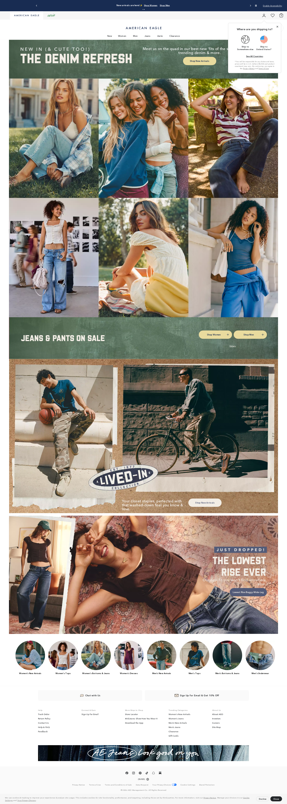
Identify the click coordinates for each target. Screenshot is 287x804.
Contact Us (43, 722)
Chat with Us (92, 695)
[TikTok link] (146, 773)
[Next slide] (250, 5)
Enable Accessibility (272, 5)
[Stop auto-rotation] (256, 6)
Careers (216, 722)
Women (122, 35)
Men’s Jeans (174, 727)
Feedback (43, 731)
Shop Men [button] (248, 334)
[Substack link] (160, 773)
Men (135, 35)
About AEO (217, 714)
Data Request (142, 784)
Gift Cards (173, 735)
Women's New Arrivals (179, 714)
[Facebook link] (127, 773)
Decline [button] (263, 798)
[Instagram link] (133, 773)
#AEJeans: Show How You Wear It (141, 718)
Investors (216, 718)
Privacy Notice (209, 797)
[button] (37, 800)
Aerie (160, 35)
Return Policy (44, 718)
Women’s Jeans (176, 718)
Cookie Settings (188, 784)
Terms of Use (263, 68)
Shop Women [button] (214, 334)
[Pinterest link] (140, 773)
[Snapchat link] (153, 773)
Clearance (174, 35)
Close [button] (276, 798)
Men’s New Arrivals (178, 722)
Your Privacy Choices (26, 800)
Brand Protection (207, 784)
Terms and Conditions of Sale (118, 784)
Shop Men (165, 5)
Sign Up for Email (90, 714)
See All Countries (254, 56)
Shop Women (150, 5)
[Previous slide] (36, 5)
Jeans (147, 35)
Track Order (43, 714)
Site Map (216, 727)
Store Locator (131, 714)
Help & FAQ (44, 727)
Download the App (134, 722)
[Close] (277, 27)
